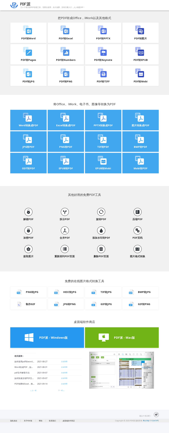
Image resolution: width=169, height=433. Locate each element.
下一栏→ (61, 390)
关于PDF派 (28, 421)
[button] (94, 370)
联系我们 (52, 421)
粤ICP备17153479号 (150, 420)
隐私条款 (13, 421)
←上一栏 (33, 390)
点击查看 (64, 361)
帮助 (40, 421)
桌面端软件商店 (69, 421)
